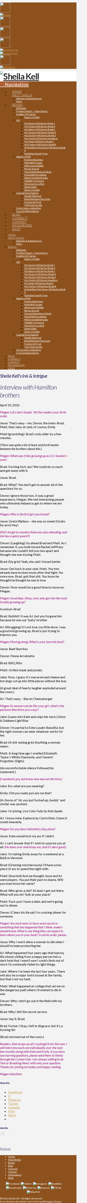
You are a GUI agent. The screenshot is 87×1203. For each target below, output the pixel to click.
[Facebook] (12, 1183)
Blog (10, 1165)
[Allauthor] (34, 1191)
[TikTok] (56, 1187)
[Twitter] (26, 1183)
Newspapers (15, 1174)
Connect (12, 1168)
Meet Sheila (14, 1159)
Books (11, 1162)
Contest (12, 1171)
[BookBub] (55, 1183)
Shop (10, 1177)
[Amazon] (43, 1187)
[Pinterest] (29, 1187)
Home (11, 1156)
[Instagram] (40, 1183)
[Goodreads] (14, 1187)
